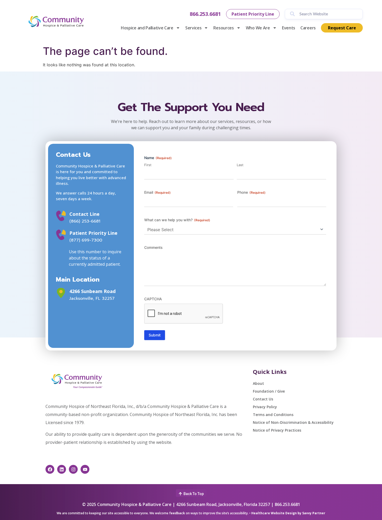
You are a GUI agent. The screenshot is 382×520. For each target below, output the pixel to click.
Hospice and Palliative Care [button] (147, 28)
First (148, 165)
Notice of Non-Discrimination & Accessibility (293, 422)
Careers (308, 28)
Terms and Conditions (273, 414)
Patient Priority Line (93, 233)
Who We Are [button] (258, 28)
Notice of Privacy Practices (277, 430)
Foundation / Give (269, 391)
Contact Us (263, 398)
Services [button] (193, 28)
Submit (155, 335)
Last (240, 165)
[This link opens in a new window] (61, 293)
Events (288, 28)
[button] (191, 493)
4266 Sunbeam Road (92, 291)
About (258, 383)
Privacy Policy (265, 406)
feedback (177, 513)
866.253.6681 (205, 13)
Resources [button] (223, 28)
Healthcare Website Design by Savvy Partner (288, 513)
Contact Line (84, 214)
